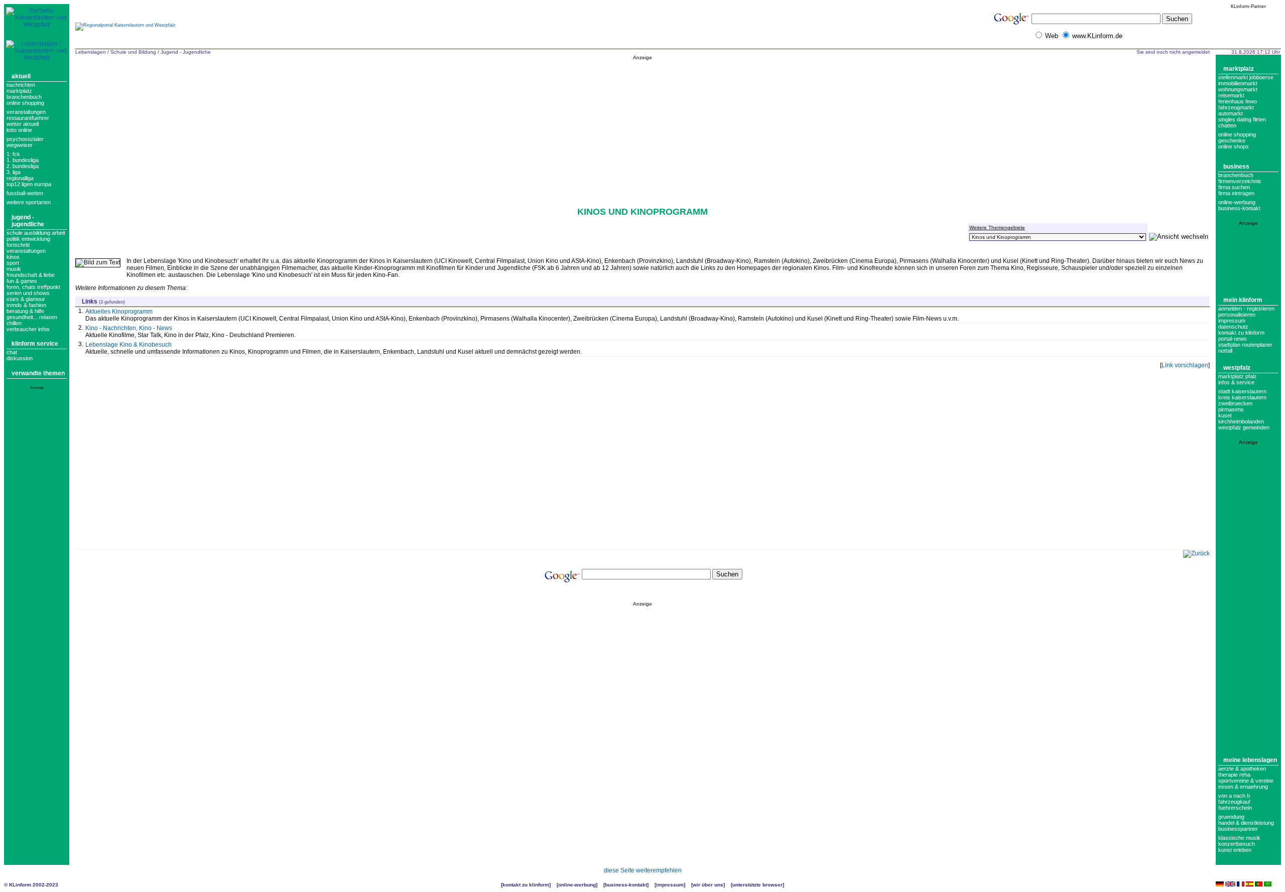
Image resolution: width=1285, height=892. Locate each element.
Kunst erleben (1234, 850)
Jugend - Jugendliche (28, 221)
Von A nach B (1234, 796)
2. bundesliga (23, 166)
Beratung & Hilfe (25, 311)
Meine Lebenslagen (1250, 760)
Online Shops (1233, 146)
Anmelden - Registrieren (1246, 309)
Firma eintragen (1236, 193)
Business (1236, 166)
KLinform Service (35, 343)
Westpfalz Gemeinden (1243, 427)
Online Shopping (25, 103)
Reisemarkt (1231, 95)
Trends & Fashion (26, 305)
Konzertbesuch (1236, 844)
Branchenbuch (24, 97)
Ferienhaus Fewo (1237, 101)
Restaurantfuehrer (28, 118)
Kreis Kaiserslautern (1242, 397)
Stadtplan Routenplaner (1245, 345)
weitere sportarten (29, 202)
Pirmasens (1231, 409)
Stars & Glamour (26, 299)
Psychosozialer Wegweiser (25, 142)
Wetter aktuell (23, 124)
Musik (14, 269)
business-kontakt (1239, 208)
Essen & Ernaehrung (1243, 787)
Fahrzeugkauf (1234, 802)
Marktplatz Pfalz (1237, 376)
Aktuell (21, 76)
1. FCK (13, 154)
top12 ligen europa (29, 184)
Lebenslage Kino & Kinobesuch (128, 344)
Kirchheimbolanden (1241, 421)
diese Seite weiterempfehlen (643, 870)
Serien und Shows (28, 293)
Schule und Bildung (133, 52)
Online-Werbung (1236, 202)
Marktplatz (19, 91)
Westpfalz (1236, 367)
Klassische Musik (1239, 838)
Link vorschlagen (1185, 365)
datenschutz (1233, 327)
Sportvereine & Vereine (1245, 781)
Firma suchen (1234, 187)
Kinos (13, 257)
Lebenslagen (90, 52)
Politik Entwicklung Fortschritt (28, 242)
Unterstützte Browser (757, 884)
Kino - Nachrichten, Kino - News (128, 328)
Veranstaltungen (26, 112)
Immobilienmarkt (1237, 83)
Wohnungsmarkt (1237, 89)
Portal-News (1232, 339)
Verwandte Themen (38, 373)
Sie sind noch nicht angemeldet (1173, 52)
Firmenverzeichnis (1239, 181)
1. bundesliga (23, 160)
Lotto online (19, 130)
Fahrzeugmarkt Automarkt (1236, 110)
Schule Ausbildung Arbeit (36, 233)
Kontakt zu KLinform (1241, 333)
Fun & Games (22, 281)
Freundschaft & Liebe (31, 275)
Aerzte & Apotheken (1242, 769)
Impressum (1231, 321)
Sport (13, 263)
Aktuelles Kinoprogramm (119, 311)
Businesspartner (1238, 829)
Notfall (1225, 351)
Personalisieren (1236, 315)
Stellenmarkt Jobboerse (1245, 77)
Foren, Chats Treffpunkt (33, 287)
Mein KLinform (1242, 300)
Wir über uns (708, 884)
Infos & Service (1236, 382)
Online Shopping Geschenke (1237, 137)
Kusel (1224, 415)
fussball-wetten (25, 193)
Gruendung (1231, 817)
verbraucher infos (28, 329)
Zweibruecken (1235, 403)
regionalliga (20, 178)
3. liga (14, 172)
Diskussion (20, 358)
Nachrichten (21, 85)
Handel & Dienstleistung (1246, 823)
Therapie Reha (1234, 775)
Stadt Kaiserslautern (1242, 391)
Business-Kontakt (626, 884)
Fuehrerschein (1235, 808)
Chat (12, 352)
